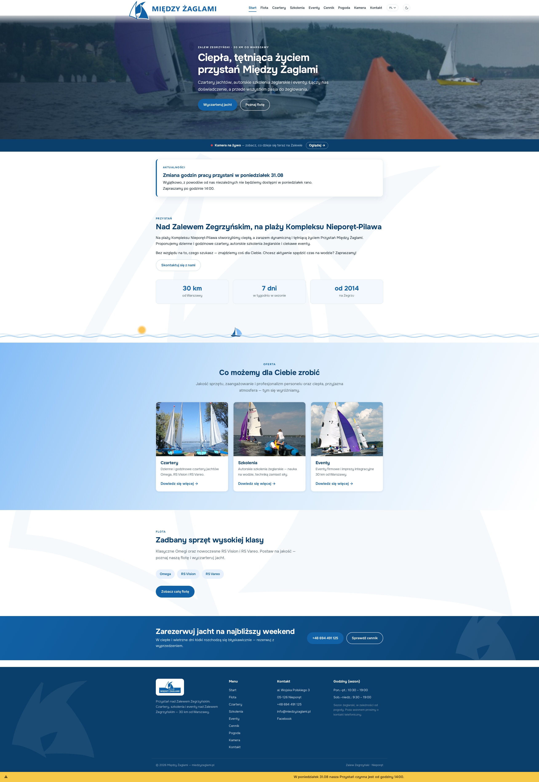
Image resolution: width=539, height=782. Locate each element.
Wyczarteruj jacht (217, 104)
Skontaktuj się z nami (178, 265)
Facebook (284, 719)
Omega (165, 574)
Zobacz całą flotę (175, 591)
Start (252, 8)
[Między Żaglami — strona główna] (172, 8)
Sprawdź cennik (365, 638)
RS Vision (188, 574)
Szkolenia (297, 8)
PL (391, 7)
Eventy (314, 8)
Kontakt (376, 8)
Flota (264, 8)
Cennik (329, 8)
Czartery (279, 8)
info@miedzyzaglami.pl (294, 711)
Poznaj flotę (254, 104)
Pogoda (344, 8)
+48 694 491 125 (325, 638)
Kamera (360, 8)
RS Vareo (213, 574)
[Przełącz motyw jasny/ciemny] (406, 7)
